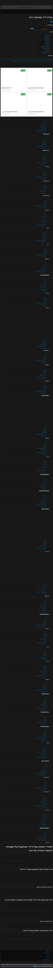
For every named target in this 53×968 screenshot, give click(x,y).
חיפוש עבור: (49, 28)
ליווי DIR (13, 59)
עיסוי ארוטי (40, 59)
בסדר (35, 966)
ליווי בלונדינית (34, 59)
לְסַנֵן (51, 21)
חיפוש (32, 28)
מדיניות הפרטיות (46, 959)
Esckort (18, 59)
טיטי (12, 61)
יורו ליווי (37, 61)
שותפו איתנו (47, 953)
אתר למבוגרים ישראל (47, 59)
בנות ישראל (20, 61)
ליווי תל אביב (46, 61)
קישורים (48, 951)
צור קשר (48, 956)
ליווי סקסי (16, 61)
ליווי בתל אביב (7, 59)
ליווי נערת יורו (32, 61)
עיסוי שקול (22, 59)
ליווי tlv (41, 61)
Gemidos (26, 61)
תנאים (48, 957)
